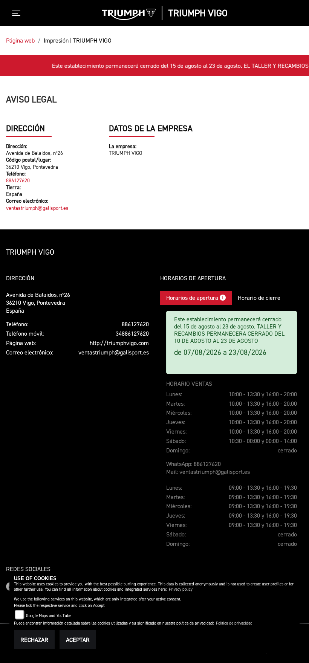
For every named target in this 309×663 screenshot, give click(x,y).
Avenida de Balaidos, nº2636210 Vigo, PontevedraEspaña (38, 302)
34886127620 (132, 333)
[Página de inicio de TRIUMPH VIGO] (129, 14)
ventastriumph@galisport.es (37, 208)
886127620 (18, 180)
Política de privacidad (234, 623)
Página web (20, 40)
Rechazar (34, 639)
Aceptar (78, 639)
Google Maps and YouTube (48, 615)
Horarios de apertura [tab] (193, 297)
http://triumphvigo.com (119, 343)
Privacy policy (181, 589)
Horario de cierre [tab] (259, 297)
